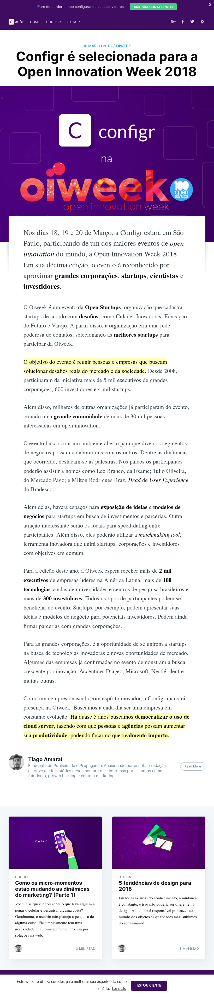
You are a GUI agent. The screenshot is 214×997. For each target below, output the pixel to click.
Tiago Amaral (45, 759)
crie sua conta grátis (153, 7)
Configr (53, 22)
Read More (193, 766)
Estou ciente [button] (149, 985)
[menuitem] (35, 22)
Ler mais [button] (119, 989)
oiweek (123, 46)
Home (35, 22)
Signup (73, 22)
